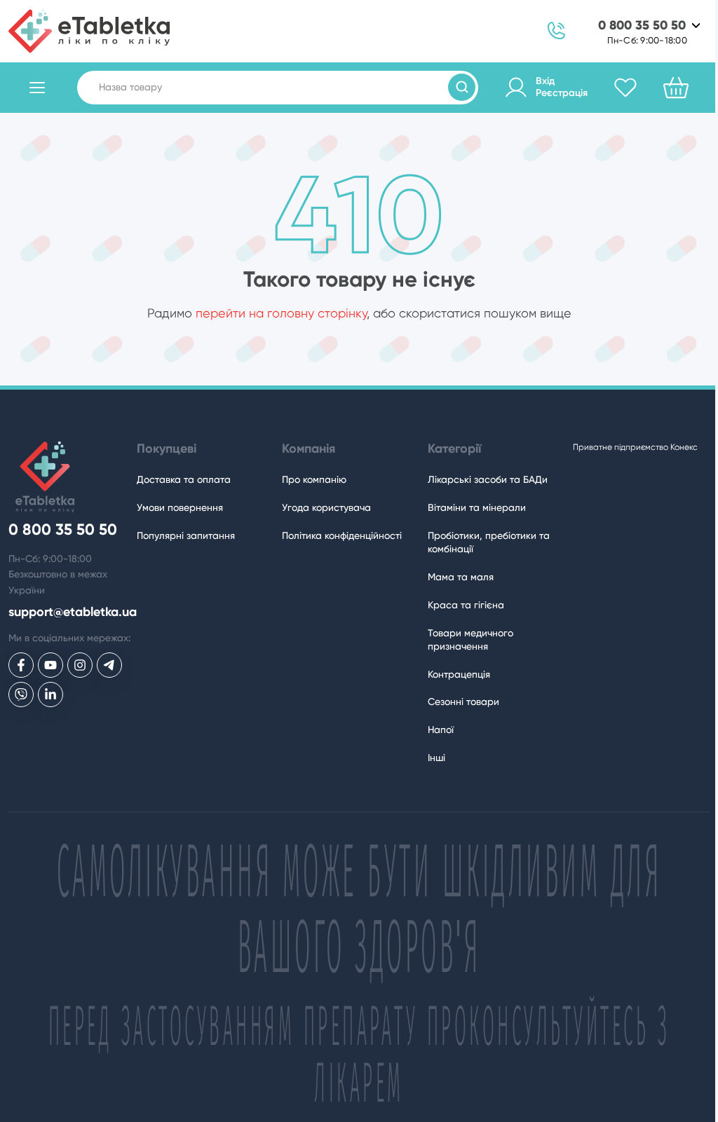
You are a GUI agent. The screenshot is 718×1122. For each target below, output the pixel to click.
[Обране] (625, 87)
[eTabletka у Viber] (21, 694)
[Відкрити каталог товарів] (37, 87)
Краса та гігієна (466, 604)
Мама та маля (461, 576)
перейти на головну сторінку (281, 313)
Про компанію (314, 479)
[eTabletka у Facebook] (21, 665)
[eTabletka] (89, 31)
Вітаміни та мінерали (477, 507)
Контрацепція (459, 674)
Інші (436, 757)
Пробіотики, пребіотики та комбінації (489, 542)
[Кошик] (676, 87)
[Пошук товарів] (461, 87)
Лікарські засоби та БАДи (488, 479)
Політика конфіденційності (342, 535)
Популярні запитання (186, 535)
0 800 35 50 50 (642, 25)
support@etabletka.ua (72, 612)
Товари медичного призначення (470, 639)
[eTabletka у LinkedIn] (50, 694)
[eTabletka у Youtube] (50, 665)
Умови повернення (180, 507)
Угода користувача (326, 507)
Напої (441, 729)
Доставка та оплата (184, 479)
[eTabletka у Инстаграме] (80, 665)
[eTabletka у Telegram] (109, 665)
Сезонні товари (463, 701)
